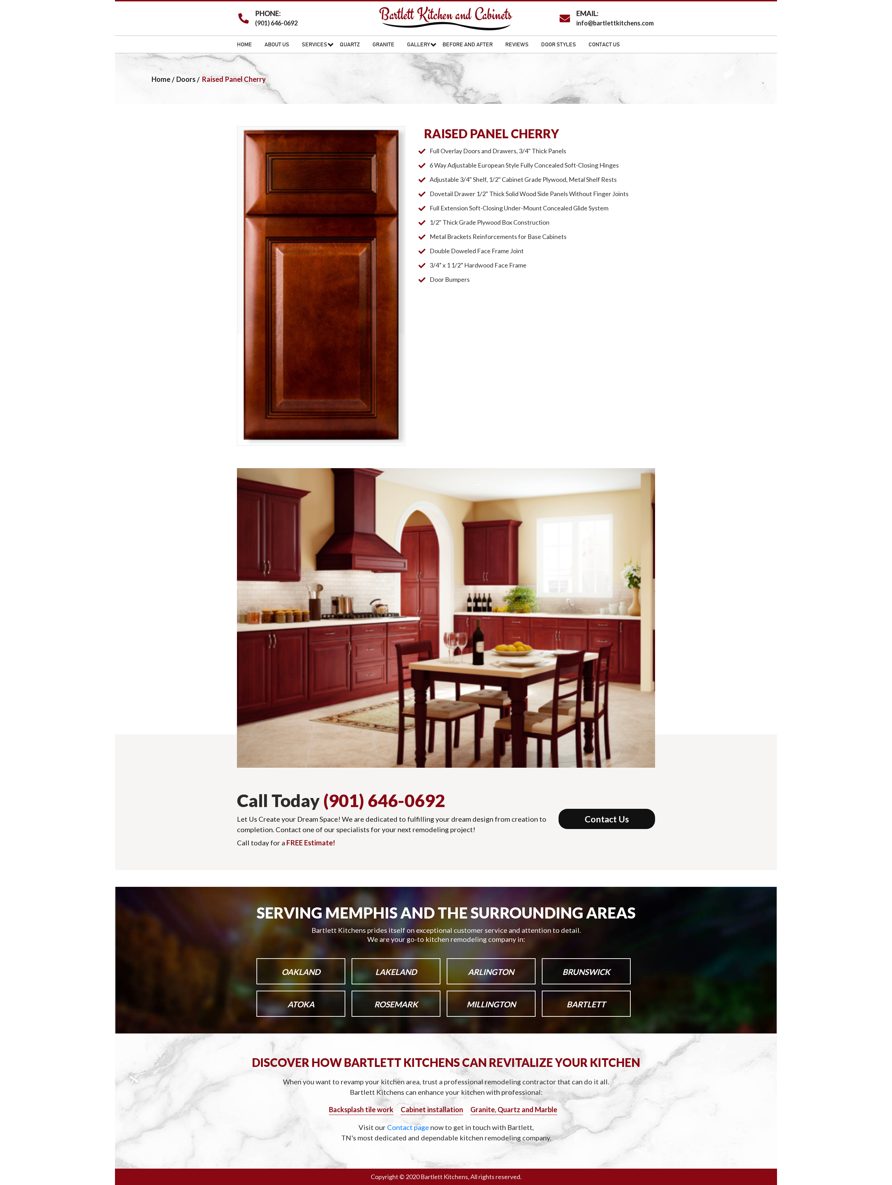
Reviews (517, 44)
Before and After (468, 44)
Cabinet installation (432, 1109)
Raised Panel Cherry (234, 79)
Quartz (350, 44)
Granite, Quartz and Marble (513, 1109)
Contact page (408, 1127)
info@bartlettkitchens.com (615, 23)
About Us (276, 44)
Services (314, 44)
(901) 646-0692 (276, 23)
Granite (383, 44)
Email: (587, 13)
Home (244, 44)
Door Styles (558, 44)
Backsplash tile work (361, 1109)
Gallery (418, 44)
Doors (185, 79)
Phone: (268, 13)
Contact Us (604, 44)
